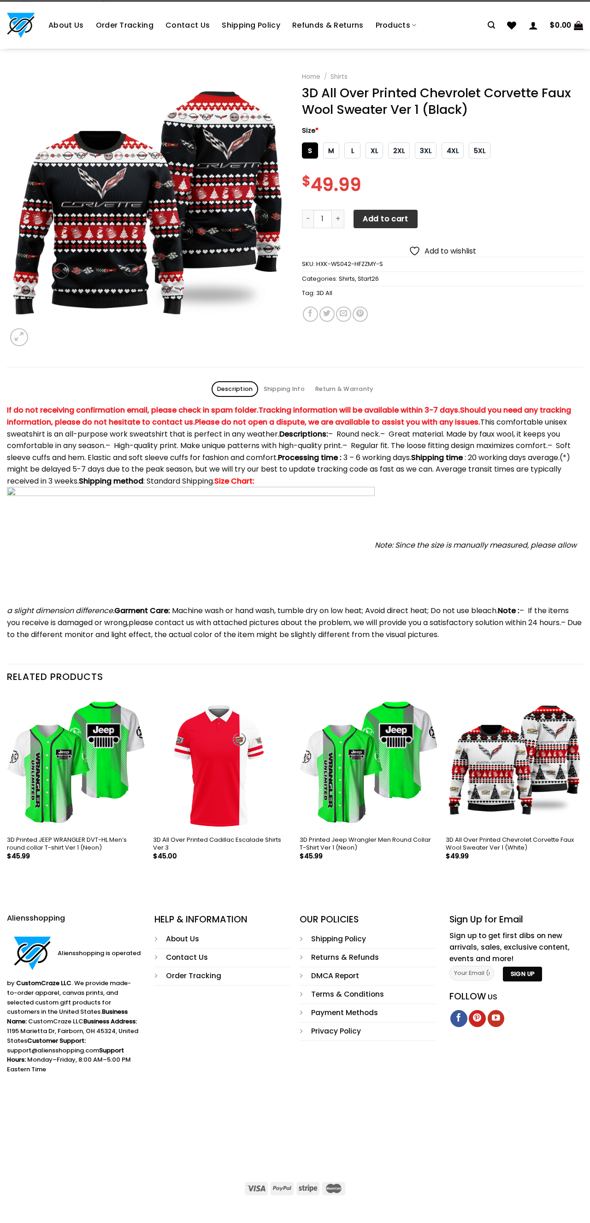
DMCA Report (335, 976)
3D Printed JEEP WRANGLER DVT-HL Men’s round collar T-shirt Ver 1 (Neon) (67, 844)
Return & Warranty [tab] (344, 389)
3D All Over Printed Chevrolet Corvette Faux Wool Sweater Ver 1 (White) (510, 844)
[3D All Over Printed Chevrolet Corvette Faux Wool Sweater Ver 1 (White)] (514, 762)
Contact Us (187, 25)
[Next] (583, 785)
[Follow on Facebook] (458, 1018)
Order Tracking (124, 25)
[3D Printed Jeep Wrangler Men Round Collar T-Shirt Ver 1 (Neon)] (368, 762)
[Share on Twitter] (327, 314)
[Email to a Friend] (343, 314)
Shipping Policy (251, 25)
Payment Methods (344, 1012)
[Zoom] (19, 337)
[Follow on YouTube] (496, 1018)
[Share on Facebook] (310, 314)
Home (311, 76)
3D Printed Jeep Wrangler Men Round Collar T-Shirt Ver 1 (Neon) (365, 844)
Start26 (368, 279)
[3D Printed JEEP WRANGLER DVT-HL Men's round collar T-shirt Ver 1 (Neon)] (75, 762)
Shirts (339, 76)
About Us (66, 25)
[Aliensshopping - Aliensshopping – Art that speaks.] (21, 25)
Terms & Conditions (347, 994)
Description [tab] (235, 389)
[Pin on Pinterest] (360, 314)
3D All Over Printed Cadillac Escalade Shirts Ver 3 (217, 844)
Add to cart (385, 218)
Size (310, 130)
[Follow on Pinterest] (477, 1018)
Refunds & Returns (327, 25)
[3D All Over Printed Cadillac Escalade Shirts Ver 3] (221, 762)
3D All (324, 293)
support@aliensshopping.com (53, 1050)
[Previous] (7, 785)
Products (393, 25)
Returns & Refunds (345, 957)
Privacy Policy (336, 1031)
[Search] (491, 25)
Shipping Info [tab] (284, 389)
